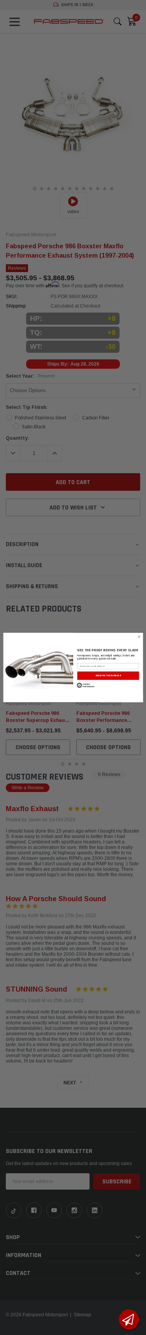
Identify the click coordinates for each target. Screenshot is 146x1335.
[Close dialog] (139, 636)
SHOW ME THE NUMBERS (108, 675)
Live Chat (128, 1319)
